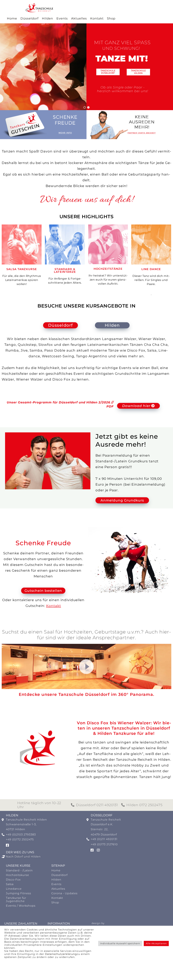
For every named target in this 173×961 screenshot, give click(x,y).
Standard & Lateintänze (65, 270)
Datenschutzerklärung (61, 954)
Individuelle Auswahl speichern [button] (120, 943)
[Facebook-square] (7, 845)
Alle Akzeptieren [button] (156, 943)
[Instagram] (98, 850)
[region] (86, 66)
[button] (84, 107)
